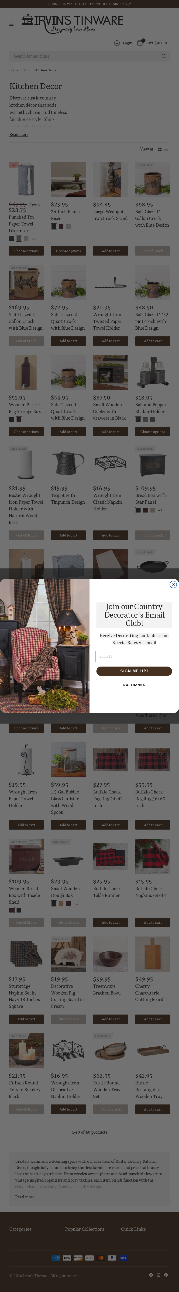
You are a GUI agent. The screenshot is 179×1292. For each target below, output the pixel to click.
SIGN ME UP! (134, 671)
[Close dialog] (173, 584)
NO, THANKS (134, 685)
